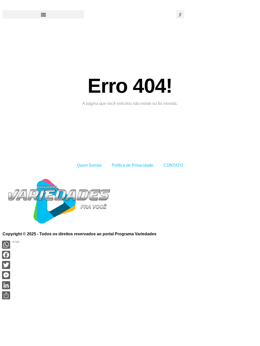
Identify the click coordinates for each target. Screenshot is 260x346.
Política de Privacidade (132, 165)
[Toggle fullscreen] (12, 242)
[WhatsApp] (6, 245)
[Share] (6, 295)
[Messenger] (6, 275)
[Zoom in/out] (17, 242)
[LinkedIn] (6, 285)
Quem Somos (89, 165)
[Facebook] (6, 255)
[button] (43, 14)
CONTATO (173, 165)
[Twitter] (6, 265)
